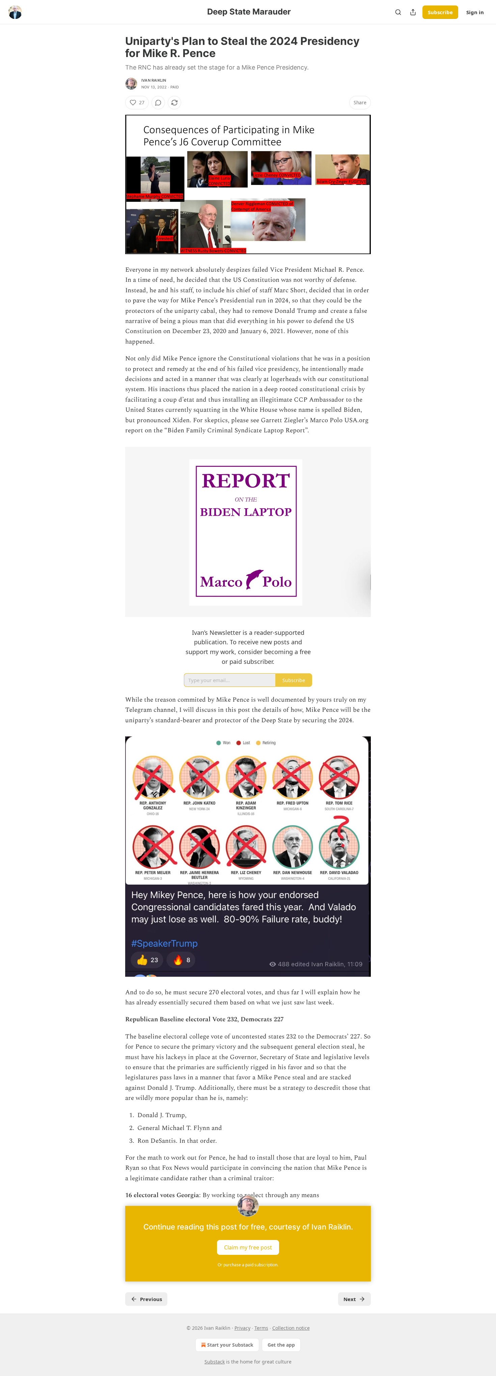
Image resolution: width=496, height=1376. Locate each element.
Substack (214, 1361)
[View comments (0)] (158, 102)
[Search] (398, 12)
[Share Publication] (413, 12)
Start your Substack (230, 1345)
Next (349, 1299)
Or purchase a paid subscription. (248, 1265)
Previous (151, 1299)
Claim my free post (248, 1247)
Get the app (281, 1345)
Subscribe (440, 12)
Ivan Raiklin (153, 80)
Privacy (242, 1328)
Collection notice (291, 1328)
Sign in (475, 12)
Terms (261, 1328)
